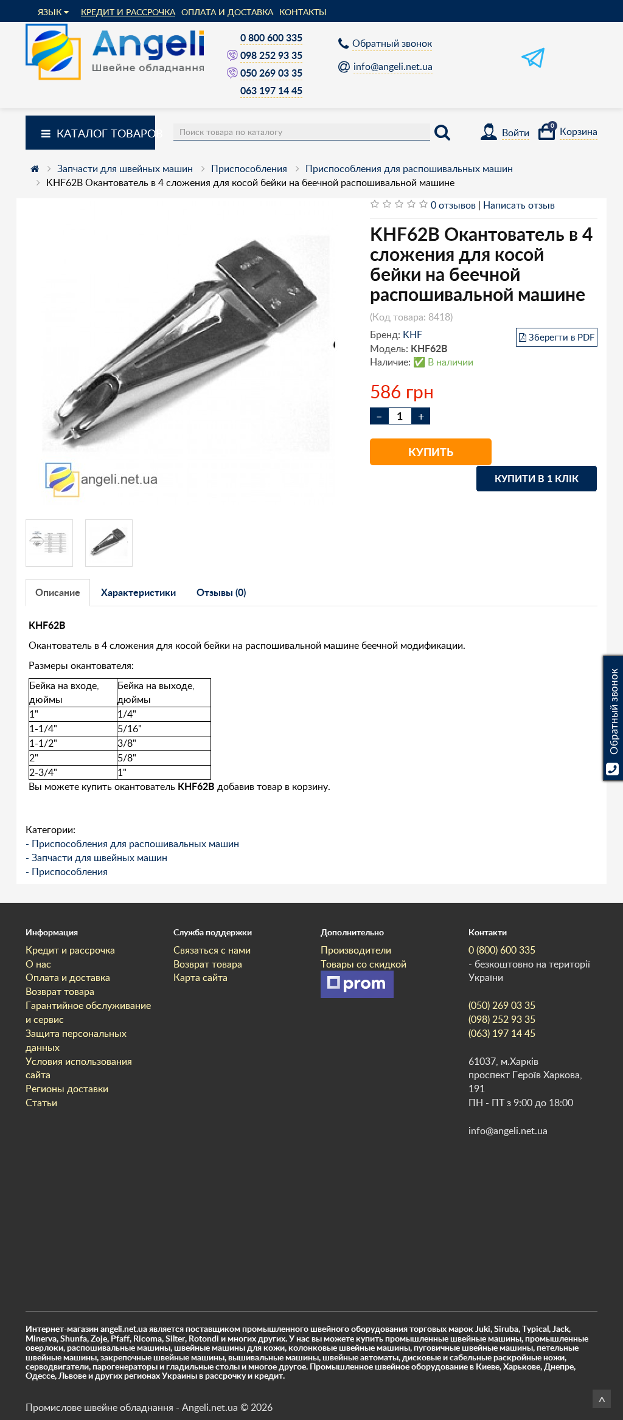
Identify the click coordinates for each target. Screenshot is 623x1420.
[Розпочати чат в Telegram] (533, 65)
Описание (57, 592)
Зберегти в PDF (561, 337)
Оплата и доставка (227, 12)
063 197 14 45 (271, 90)
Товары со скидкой (363, 964)
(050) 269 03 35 (501, 1005)
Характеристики (138, 592)
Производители (356, 950)
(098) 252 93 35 (501, 1019)
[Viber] (233, 55)
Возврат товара (60, 991)
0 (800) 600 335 (501, 950)
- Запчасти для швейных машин (96, 857)
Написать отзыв (519, 205)
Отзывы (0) (221, 592)
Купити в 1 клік (537, 478)
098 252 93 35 (271, 55)
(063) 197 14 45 (501, 1033)
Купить (430, 452)
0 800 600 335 (271, 37)
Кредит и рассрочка (128, 12)
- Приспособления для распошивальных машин (132, 843)
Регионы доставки (67, 1088)
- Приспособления (67, 871)
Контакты (303, 12)
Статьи (41, 1102)
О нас (38, 964)
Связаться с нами (212, 950)
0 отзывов (453, 205)
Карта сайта (200, 977)
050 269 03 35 (271, 73)
